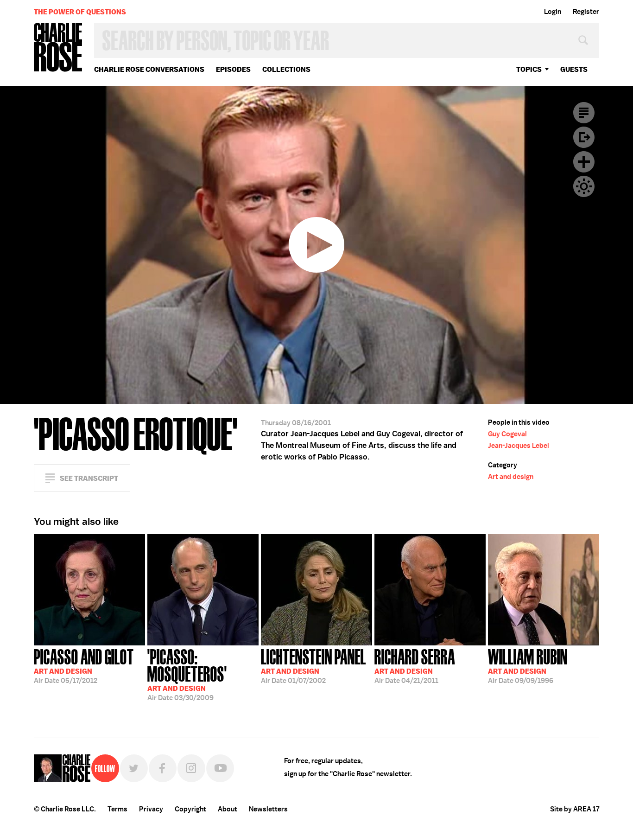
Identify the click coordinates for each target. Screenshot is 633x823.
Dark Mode (584, 186)
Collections (286, 69)
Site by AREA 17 (574, 809)
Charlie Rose (58, 48)
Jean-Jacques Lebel (518, 445)
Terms (117, 809)
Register (586, 11)
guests (574, 69)
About (227, 809)
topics (529, 69)
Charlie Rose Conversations (149, 69)
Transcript (584, 112)
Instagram (191, 768)
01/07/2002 (313, 665)
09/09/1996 (528, 665)
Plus (584, 161)
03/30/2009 (187, 673)
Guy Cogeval (507, 434)
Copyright (190, 809)
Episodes (233, 69)
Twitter (134, 768)
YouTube (220, 768)
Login (552, 11)
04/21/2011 (414, 665)
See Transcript (89, 478)
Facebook (163, 768)
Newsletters (268, 809)
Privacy (151, 809)
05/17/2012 (84, 665)
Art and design (510, 476)
